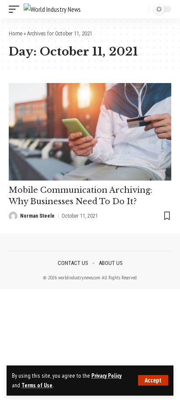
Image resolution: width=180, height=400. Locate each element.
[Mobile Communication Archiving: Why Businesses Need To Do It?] (90, 132)
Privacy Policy (106, 375)
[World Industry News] (52, 9)
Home (15, 33)
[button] (153, 380)
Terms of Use (36, 385)
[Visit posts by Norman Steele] (13, 216)
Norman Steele (37, 216)
